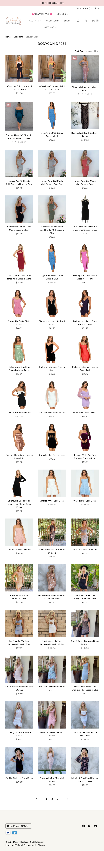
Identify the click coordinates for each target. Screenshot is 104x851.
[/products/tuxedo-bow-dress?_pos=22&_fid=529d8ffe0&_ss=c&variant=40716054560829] (19, 395)
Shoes (67, 20)
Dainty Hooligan (21, 841)
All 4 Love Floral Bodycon (85, 549)
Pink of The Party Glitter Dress (19, 323)
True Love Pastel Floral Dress (52, 686)
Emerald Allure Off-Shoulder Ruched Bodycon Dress (19, 137)
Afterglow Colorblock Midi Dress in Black (19, 88)
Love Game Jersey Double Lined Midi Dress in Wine (19, 277)
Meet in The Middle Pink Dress (52, 734)
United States (86, 8)
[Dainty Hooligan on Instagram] (90, 825)
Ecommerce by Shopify (34, 845)
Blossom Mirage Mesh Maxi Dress (85, 89)
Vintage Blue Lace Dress (84, 500)
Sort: (85, 51)
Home (8, 37)
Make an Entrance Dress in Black (52, 368)
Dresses (61, 14)
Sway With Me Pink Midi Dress (52, 779)
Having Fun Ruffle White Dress (19, 734)
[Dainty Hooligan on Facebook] (84, 825)
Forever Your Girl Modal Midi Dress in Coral (85, 182)
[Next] (68, 799)
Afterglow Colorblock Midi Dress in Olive (52, 88)
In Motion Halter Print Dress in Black (52, 551)
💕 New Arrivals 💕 (42, 14)
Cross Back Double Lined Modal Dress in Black (19, 228)
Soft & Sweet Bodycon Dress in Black (85, 642)
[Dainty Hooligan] (13, 21)
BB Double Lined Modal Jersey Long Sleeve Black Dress (19, 503)
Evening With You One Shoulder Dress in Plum (85, 456)
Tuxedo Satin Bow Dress (19, 412)
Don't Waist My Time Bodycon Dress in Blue (19, 642)
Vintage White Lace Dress (52, 500)
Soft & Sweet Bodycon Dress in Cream (19, 688)
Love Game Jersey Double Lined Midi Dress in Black (85, 228)
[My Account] (86, 21)
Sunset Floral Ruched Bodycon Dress (19, 597)
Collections (18, 37)
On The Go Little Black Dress (19, 778)
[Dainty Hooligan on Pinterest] (96, 825)
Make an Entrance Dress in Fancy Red (85, 368)
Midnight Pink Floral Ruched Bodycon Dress (84, 779)
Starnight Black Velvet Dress (52, 455)
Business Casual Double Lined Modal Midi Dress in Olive (52, 229)
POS (16, 845)
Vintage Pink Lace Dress (19, 549)
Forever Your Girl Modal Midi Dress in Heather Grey (19, 182)
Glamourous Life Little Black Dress (52, 323)
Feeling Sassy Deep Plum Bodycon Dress (85, 323)
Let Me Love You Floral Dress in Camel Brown (52, 597)
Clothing (34, 20)
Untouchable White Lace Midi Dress (85, 734)
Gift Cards (50, 27)
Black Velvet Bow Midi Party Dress (84, 134)
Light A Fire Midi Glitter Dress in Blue (52, 277)
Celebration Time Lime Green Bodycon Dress (19, 368)
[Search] (78, 21)
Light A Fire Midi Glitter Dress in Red (52, 134)
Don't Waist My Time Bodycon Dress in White (52, 642)
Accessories (53, 20)
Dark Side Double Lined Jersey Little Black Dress (84, 597)
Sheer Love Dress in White (51, 412)
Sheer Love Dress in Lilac (85, 412)
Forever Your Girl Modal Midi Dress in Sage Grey (52, 182)
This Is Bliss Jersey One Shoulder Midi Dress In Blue (85, 688)
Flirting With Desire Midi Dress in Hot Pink (85, 277)
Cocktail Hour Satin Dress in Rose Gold (19, 456)
